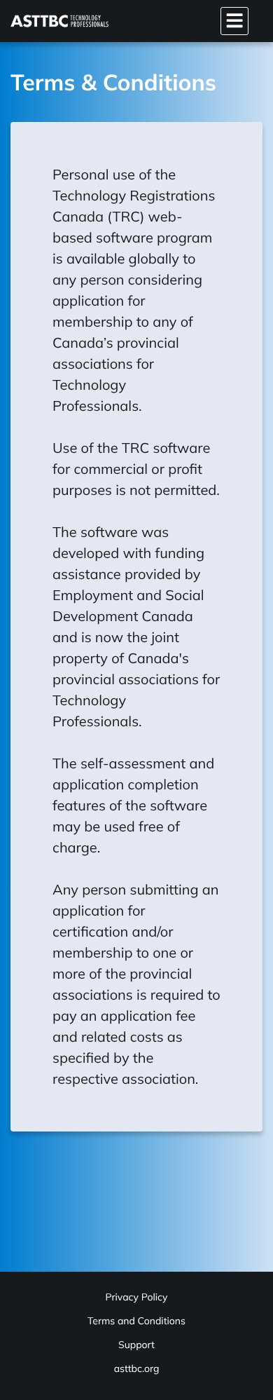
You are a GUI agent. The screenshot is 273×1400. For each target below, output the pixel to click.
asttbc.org (137, 1368)
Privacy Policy (136, 1297)
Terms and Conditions (137, 1320)
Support (136, 1344)
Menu (234, 21)
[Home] (59, 21)
